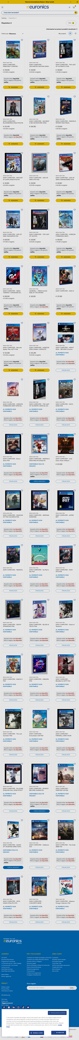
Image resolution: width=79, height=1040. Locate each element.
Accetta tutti (60, 1032)
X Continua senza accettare (57, 1013)
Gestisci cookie (38, 1033)
